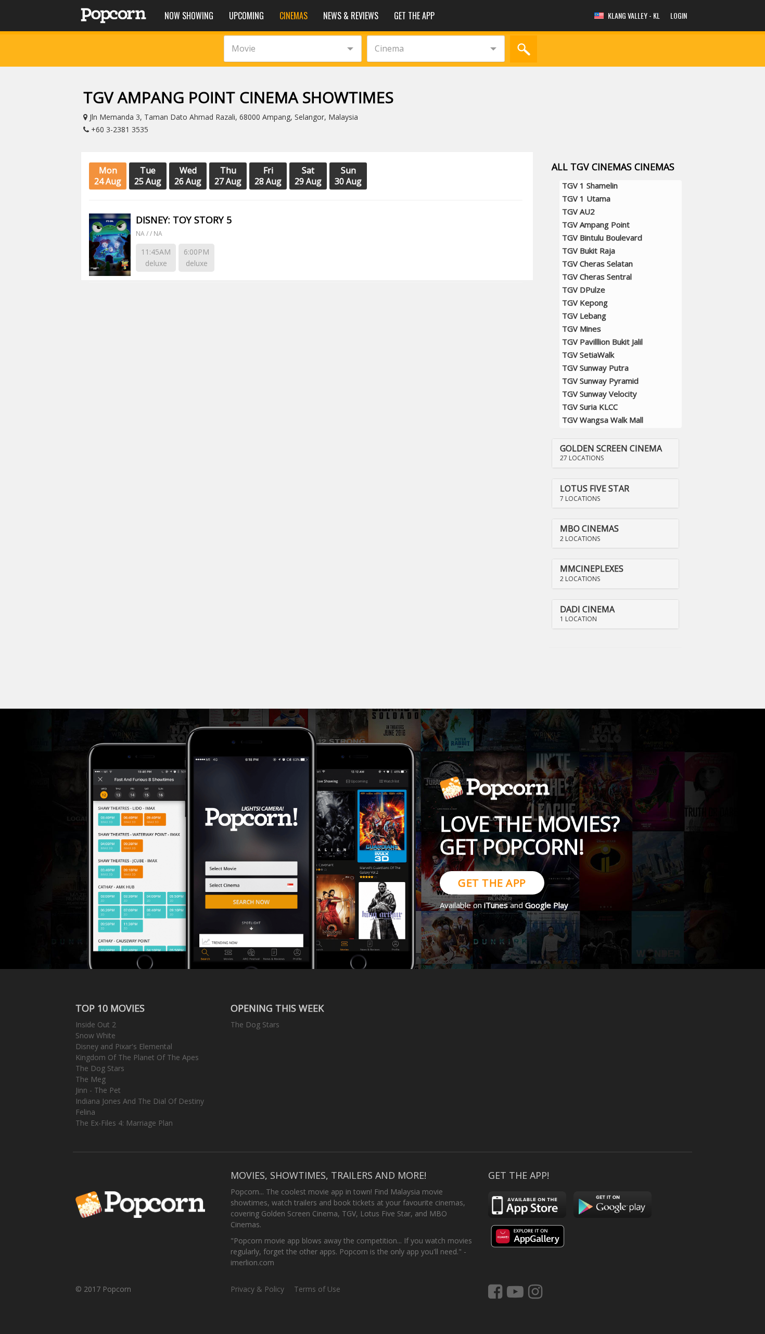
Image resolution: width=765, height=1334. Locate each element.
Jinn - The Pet (98, 1090)
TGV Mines (581, 328)
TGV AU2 (578, 211)
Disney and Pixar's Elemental (123, 1046)
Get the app (414, 15)
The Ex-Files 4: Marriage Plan (124, 1123)
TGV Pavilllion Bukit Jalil (602, 341)
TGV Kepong (585, 302)
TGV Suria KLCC (590, 406)
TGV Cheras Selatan (597, 263)
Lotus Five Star (594, 488)
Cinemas (293, 15)
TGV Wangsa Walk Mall (602, 419)
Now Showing (188, 15)
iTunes (496, 905)
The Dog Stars (99, 1068)
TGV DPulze (583, 289)
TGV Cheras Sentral (597, 276)
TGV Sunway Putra (595, 367)
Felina (85, 1112)
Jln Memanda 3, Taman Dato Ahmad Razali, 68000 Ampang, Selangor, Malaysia (222, 117)
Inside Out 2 (95, 1024)
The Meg (90, 1079)
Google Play (546, 905)
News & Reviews (350, 15)
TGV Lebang (584, 315)
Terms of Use (317, 1289)
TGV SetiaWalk (588, 354)
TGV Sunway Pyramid (600, 380)
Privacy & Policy (257, 1289)
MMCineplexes (591, 568)
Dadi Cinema (587, 609)
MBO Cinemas (589, 528)
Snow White (95, 1035)
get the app (492, 883)
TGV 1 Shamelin (590, 185)
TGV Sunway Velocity (599, 393)
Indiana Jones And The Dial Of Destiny (139, 1101)
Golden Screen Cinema (611, 448)
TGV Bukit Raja (588, 250)
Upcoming (246, 15)
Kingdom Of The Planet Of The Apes (137, 1057)
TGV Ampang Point (596, 224)
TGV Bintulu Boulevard (602, 237)
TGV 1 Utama (586, 198)
